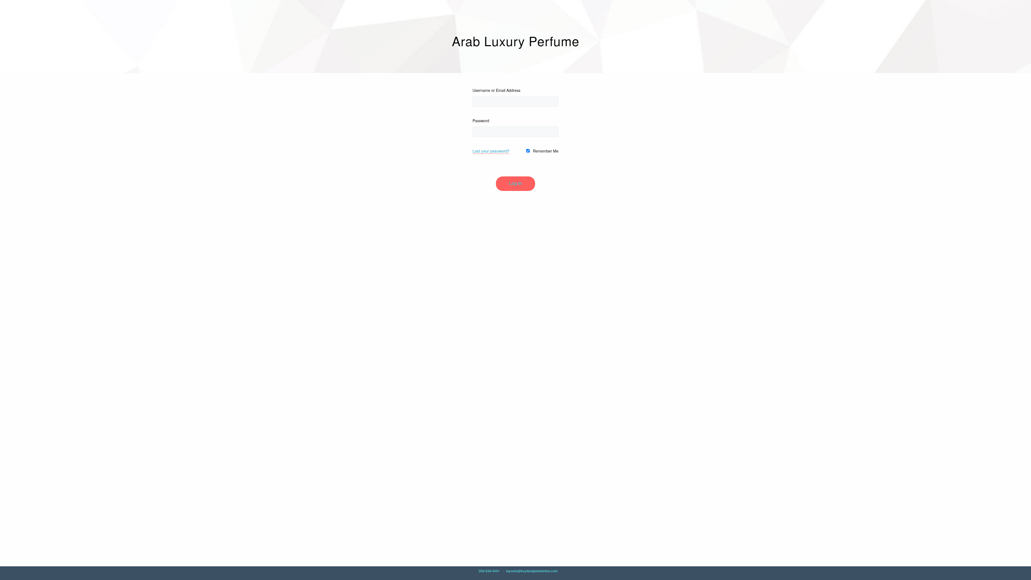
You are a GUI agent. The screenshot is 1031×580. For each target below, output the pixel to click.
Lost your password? (491, 151)
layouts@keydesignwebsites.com (532, 570)
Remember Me (545, 151)
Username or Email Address (496, 90)
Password (481, 120)
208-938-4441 (489, 570)
